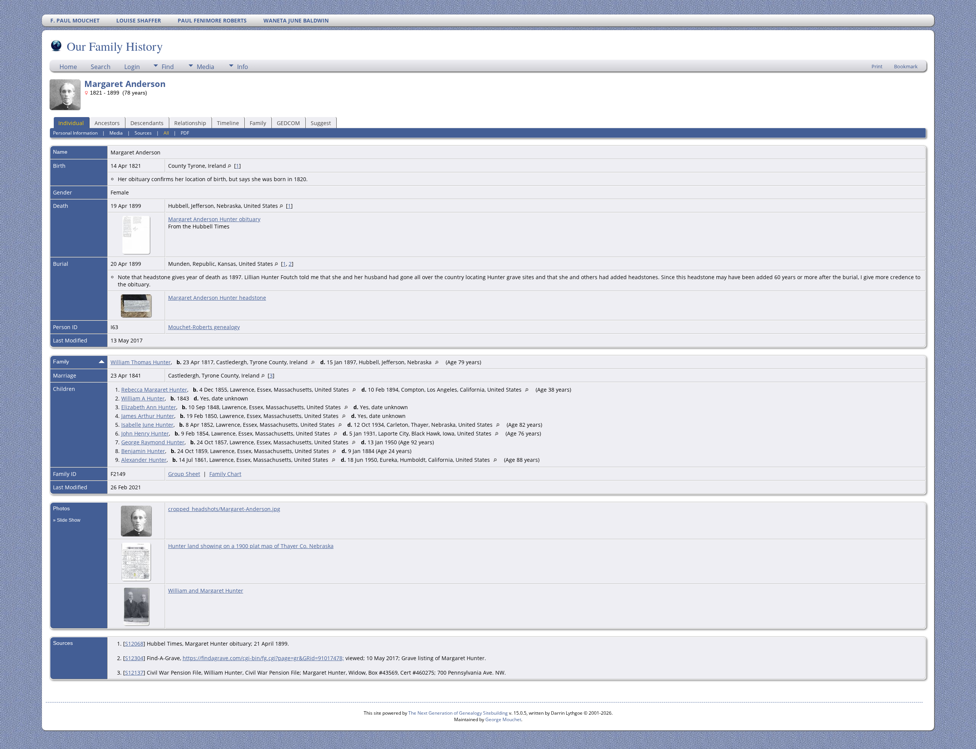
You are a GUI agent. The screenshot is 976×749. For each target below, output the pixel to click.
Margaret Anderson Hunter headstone (217, 297)
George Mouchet (503, 719)
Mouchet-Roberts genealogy (204, 327)
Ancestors (107, 123)
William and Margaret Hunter (205, 590)
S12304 (134, 658)
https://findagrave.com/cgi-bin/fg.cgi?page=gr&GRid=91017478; (263, 658)
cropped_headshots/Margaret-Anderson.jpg (224, 509)
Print (877, 66)
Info (242, 67)
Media (205, 67)
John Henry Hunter (145, 433)
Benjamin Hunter (143, 451)
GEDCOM (288, 123)
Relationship (190, 123)
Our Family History (115, 46)
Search (101, 67)
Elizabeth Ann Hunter (148, 407)
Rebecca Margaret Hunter (154, 389)
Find (168, 67)
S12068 (134, 643)
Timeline (228, 123)
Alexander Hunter (144, 459)
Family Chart (225, 473)
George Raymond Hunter (153, 442)
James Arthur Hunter (147, 416)
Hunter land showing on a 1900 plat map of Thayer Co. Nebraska (251, 546)
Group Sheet (184, 473)
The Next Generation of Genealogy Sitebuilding (458, 713)
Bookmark (906, 66)
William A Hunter (143, 398)
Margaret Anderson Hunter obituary (214, 219)
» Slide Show (66, 520)
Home (68, 67)
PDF (185, 133)
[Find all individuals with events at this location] (229, 165)
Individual (71, 123)
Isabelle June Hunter (147, 424)
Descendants (147, 123)
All (166, 133)
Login (132, 67)
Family (258, 123)
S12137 (134, 672)
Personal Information (75, 133)
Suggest (321, 123)
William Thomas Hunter (141, 362)
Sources (143, 133)
